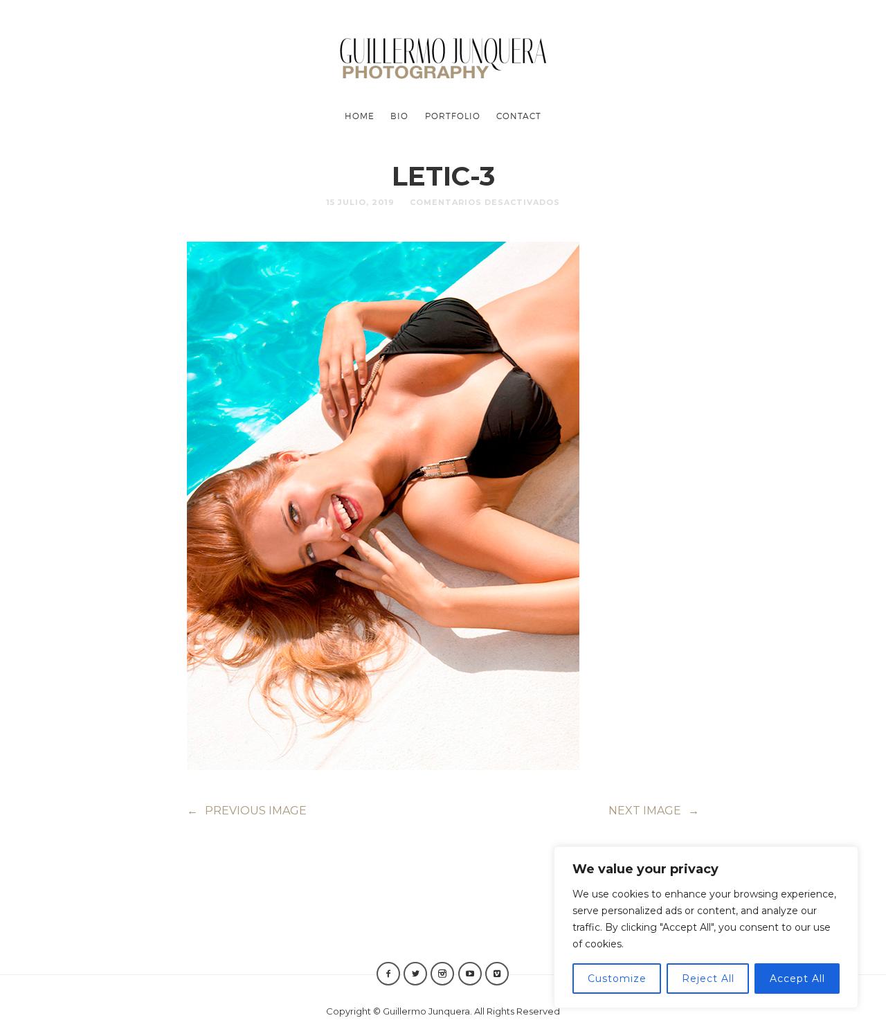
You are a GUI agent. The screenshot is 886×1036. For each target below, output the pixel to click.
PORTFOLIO (452, 115)
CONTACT (518, 115)
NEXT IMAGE (653, 810)
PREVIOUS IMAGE (247, 810)
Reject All (708, 978)
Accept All (797, 978)
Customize (617, 978)
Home (359, 115)
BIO (399, 115)
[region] (706, 927)
